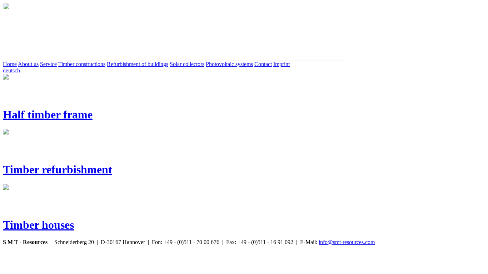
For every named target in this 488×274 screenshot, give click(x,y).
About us (28, 64)
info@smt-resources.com (347, 242)
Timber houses (38, 224)
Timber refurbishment (57, 169)
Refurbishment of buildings (137, 64)
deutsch (11, 70)
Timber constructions (81, 64)
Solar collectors (187, 64)
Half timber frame (48, 114)
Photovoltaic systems (229, 64)
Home (10, 64)
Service (48, 64)
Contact (263, 64)
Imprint (281, 64)
